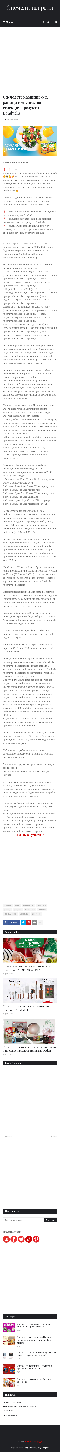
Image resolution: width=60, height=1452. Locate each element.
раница (7, 909)
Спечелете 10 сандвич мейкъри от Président (34, 1380)
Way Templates (43, 1447)
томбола (42, 909)
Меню (9, 22)
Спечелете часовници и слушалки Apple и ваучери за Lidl (34, 1367)
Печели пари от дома (12, 1402)
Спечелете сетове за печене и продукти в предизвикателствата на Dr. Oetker (29, 1048)
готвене (7, 905)
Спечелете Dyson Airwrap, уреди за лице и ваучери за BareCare (35, 1325)
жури (17, 905)
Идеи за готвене (10, 1415)
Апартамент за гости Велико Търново (19, 1406)
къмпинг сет (28, 905)
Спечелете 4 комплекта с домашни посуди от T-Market (26, 1008)
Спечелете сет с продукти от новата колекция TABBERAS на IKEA (27, 968)
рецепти (17, 909)
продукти (42, 905)
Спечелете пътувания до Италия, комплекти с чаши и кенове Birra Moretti (34, 1340)
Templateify (23, 1447)
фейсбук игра (10, 914)
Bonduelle (36, 914)
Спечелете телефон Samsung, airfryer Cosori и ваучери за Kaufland (36, 1354)
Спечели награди (30, 7)
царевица (24, 914)
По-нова (8, 1136)
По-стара (52, 1136)
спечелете (30, 909)
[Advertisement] (30, 64)
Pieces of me (8, 1410)
